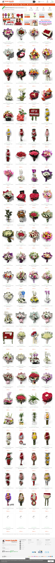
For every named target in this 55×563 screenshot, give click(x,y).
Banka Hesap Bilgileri (31, 542)
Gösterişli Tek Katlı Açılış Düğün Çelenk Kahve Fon (34, 468)
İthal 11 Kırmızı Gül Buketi (21, 42)
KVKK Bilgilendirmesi (39, 542)
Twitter (22, 543)
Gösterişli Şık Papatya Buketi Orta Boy (8, 63)
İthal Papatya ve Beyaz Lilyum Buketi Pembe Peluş (46, 326)
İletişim (29, 543)
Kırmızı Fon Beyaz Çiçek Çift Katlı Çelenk (34, 508)
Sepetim (51, 2)
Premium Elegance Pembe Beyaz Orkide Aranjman (34, 367)
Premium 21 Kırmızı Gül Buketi (8, 83)
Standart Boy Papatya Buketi (47, 184)
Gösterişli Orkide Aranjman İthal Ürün (21, 184)
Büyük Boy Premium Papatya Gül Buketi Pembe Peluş (8, 387)
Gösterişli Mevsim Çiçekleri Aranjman (8, 427)
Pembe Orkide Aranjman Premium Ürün (8, 407)
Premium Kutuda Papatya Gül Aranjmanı (46, 43)
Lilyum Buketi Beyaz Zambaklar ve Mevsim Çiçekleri (34, 266)
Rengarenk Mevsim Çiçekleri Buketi (34, 83)
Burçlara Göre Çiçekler (48, 542)
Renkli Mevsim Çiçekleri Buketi (33, 42)
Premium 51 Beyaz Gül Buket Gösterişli (8, 245)
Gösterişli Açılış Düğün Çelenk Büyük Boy (47, 124)
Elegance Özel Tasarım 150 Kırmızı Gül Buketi (21, 407)
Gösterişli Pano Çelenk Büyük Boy (8, 346)
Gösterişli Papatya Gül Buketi (21, 528)
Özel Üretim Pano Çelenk (34, 123)
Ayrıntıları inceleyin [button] (4, 561)
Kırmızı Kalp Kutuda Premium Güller (47, 528)
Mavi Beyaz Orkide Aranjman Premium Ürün (21, 306)
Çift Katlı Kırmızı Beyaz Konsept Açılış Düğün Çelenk (33, 144)
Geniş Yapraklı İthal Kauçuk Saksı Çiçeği (8, 225)
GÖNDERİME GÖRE (16, 4)
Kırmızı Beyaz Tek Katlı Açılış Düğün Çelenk (21, 144)
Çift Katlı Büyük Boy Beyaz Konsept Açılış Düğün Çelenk (8, 448)
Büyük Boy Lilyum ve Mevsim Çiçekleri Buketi (8, 306)
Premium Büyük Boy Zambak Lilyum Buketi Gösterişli (8, 286)
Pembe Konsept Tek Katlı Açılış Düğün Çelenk (46, 144)
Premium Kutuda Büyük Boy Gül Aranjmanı (34, 205)
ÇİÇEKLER (23, 4)
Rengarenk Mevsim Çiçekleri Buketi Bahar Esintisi (47, 63)
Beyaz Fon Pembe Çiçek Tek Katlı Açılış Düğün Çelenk (34, 488)
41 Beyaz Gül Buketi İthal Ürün (21, 346)
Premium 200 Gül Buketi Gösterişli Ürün (34, 387)
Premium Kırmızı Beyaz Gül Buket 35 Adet (34, 245)
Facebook (22, 541)
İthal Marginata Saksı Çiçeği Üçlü (34, 427)
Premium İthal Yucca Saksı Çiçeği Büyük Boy (21, 428)
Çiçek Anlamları (47, 543)
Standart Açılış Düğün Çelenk (47, 427)
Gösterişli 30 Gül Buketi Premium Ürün (21, 245)
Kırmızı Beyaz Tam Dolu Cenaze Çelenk (47, 508)
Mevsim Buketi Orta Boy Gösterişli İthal (47, 164)
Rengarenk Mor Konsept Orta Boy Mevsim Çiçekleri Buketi (8, 43)
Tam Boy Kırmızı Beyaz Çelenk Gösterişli (8, 164)
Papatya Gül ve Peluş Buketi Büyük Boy (21, 326)
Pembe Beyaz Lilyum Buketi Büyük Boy (21, 266)
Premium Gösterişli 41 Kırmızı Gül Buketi (34, 225)
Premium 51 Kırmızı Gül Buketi (34, 164)
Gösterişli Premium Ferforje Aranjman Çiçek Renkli (21, 225)
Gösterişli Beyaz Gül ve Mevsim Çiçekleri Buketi (21, 367)
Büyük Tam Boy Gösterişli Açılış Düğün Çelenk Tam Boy (8, 468)
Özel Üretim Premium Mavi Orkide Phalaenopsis (8, 529)
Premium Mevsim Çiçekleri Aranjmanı (8, 123)
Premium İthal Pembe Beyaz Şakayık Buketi (46, 205)
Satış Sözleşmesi (39, 544)
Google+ (22, 545)
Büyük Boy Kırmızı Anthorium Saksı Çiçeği (21, 124)
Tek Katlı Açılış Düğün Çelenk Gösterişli (8, 144)
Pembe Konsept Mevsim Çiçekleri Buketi (8, 185)
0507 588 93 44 (7, 551)
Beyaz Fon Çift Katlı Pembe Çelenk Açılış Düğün (21, 488)
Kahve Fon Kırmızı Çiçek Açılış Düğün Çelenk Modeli (46, 448)
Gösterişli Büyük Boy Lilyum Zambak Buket (21, 286)
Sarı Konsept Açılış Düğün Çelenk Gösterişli (34, 448)
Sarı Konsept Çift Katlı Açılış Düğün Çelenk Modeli (47, 468)
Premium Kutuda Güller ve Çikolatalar (47, 104)
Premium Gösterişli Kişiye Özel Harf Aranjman (34, 104)
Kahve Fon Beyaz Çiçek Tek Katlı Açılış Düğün (21, 508)
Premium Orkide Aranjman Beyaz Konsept (8, 104)
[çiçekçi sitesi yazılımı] (6, 556)
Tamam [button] (51, 561)
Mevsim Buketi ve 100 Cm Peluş (47, 83)
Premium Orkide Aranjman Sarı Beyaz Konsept (34, 306)
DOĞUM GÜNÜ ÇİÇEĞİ (8, 4)
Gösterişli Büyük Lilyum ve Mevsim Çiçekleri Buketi (47, 387)
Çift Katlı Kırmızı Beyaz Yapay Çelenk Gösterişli (21, 448)
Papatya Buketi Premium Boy (8, 204)
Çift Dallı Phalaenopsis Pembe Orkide (46, 305)
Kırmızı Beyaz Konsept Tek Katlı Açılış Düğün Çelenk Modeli (21, 468)
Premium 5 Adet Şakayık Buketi (8, 265)
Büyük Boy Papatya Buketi (21, 386)
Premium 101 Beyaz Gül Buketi (46, 346)
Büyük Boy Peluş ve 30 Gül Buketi (34, 346)
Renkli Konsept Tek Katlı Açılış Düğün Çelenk (8, 508)
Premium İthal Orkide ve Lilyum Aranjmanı (46, 367)
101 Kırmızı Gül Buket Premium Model (21, 164)
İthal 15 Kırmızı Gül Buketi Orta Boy (21, 83)
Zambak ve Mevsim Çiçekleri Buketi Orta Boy (34, 286)
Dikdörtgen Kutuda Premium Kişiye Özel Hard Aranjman (21, 205)
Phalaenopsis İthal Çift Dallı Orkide (21, 103)
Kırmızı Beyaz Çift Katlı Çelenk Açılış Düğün (8, 488)
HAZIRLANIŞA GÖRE (32, 4)
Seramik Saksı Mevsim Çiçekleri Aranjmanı (34, 63)
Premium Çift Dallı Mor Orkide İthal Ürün (34, 185)
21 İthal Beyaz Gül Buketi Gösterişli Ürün (47, 225)
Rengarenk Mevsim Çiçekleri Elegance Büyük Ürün (47, 245)
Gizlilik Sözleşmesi (39, 543)
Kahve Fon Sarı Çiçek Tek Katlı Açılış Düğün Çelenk (47, 488)
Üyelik (47, 2)
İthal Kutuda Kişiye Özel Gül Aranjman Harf (33, 529)
